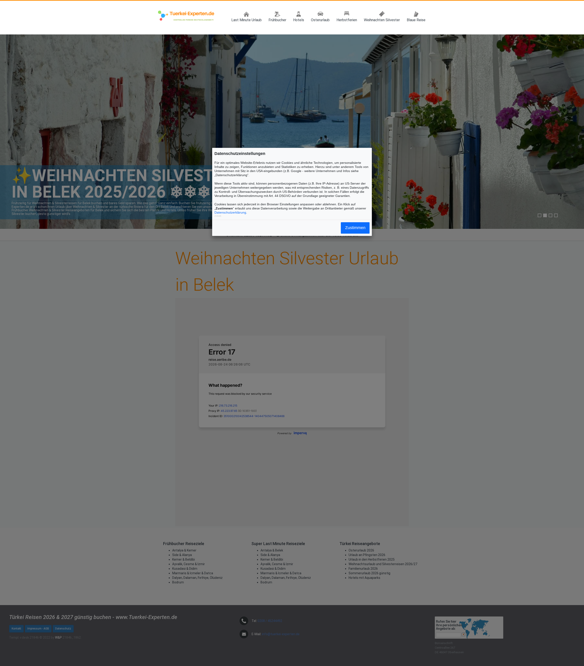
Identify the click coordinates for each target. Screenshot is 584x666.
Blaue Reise (416, 20)
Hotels (298, 20)
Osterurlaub (320, 20)
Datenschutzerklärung (230, 212)
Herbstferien (346, 20)
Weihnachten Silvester (382, 20)
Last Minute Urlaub (246, 20)
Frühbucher (277, 20)
